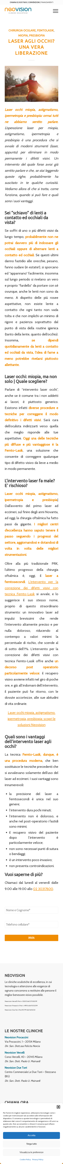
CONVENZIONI (34, 2)
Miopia (23, 35)
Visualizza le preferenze (31, 1152)
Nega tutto (31, 1143)
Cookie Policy (25, 1159)
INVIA (31, 937)
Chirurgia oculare (22, 30)
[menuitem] (54, 10)
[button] (58, 1106)
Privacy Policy (37, 1159)
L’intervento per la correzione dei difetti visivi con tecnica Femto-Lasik (31, 588)
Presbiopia (37, 35)
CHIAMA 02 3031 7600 (18, 2)
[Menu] (54, 10)
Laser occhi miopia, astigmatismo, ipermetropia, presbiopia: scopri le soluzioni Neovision (32, 719)
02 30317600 (43, 889)
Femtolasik (45, 30)
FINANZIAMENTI (47, 2)
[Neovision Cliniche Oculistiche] (26, 10)
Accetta (31, 1135)
